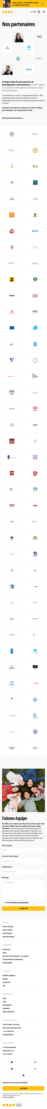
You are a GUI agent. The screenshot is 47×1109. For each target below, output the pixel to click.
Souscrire (23, 1088)
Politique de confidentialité (19, 902)
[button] (33, 11)
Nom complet (7, 845)
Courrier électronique (10, 856)
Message (5, 877)
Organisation (7, 867)
